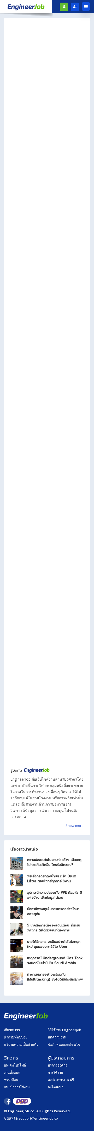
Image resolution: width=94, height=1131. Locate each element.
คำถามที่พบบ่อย (15, 1037)
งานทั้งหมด (12, 1072)
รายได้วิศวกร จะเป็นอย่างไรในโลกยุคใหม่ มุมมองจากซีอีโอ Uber (53, 944)
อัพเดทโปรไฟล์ (15, 1065)
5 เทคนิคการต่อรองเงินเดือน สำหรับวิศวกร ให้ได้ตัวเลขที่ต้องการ (53, 928)
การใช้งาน (55, 1072)
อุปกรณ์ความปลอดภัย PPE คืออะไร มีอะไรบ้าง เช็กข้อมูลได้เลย (54, 895)
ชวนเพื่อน (11, 1079)
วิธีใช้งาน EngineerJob (64, 1030)
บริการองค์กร (57, 1065)
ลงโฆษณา (55, 1087)
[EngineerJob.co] (26, 6)
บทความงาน (57, 1037)
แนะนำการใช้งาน (17, 1087)
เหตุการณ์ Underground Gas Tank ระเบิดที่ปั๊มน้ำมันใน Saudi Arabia (55, 960)
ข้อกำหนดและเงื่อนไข (64, 1044)
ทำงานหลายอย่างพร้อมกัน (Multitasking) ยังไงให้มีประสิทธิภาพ (55, 977)
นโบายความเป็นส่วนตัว (21, 1044)
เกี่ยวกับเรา (12, 1030)
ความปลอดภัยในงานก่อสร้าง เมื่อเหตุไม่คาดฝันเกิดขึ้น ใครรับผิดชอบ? (54, 862)
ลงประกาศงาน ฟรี (61, 1079)
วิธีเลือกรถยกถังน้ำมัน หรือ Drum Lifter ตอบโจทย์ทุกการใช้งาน (51, 879)
